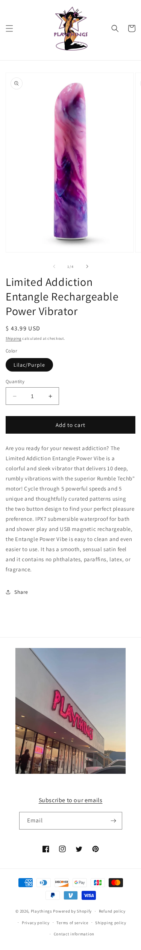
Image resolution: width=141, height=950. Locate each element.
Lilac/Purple (29, 364)
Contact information (74, 934)
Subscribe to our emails (71, 800)
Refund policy (112, 911)
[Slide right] (87, 266)
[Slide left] (54, 266)
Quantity (15, 381)
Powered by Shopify (72, 911)
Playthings (41, 911)
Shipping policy (110, 922)
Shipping (13, 338)
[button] (9, 28)
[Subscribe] (113, 821)
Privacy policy (36, 922)
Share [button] (21, 592)
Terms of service (72, 922)
